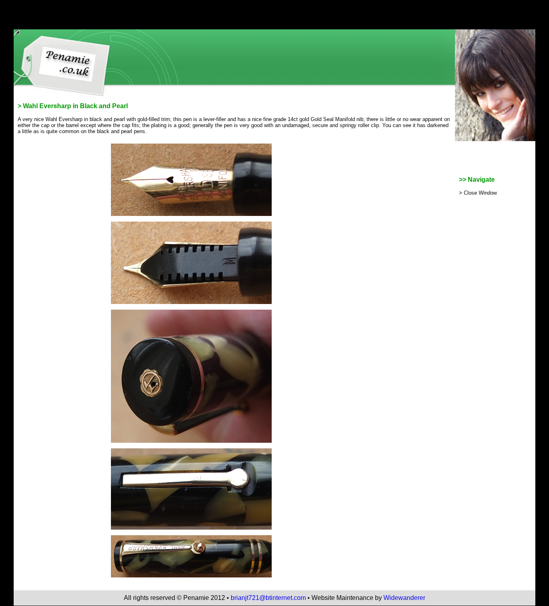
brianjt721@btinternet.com (268, 597)
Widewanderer (404, 597)
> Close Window (478, 193)
